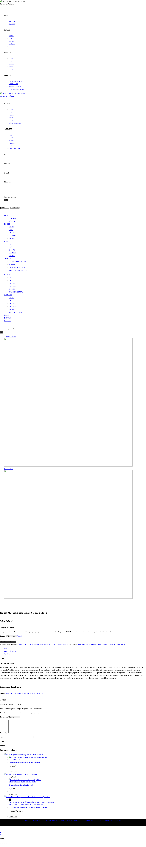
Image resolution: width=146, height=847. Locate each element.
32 (13, 693)
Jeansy (105, 644)
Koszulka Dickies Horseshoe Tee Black (21, 785)
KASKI (6, 215)
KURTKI (11, 227)
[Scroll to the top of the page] (0, 829)
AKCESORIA (8, 259)
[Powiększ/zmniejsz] (0, 843)
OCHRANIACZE (14, 264)
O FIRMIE (118, 821)
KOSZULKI (12, 286)
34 (22, 693)
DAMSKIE (7, 241)
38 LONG (41, 693)
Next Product (8, 469)
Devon (100, 644)
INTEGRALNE (13, 218)
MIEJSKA (28, 782)
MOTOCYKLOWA (45, 644)
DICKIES (7, 275)
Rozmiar (3, 636)
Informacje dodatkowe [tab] (11, 651)
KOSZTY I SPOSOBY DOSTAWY (56, 821)
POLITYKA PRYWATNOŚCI (35, 821)
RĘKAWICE (12, 235)
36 (30, 693)
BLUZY (11, 280)
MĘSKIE (7, 224)
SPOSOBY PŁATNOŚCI (76, 821)
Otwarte (14, 759)
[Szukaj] (6, 200)
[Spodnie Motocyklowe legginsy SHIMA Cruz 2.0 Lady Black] (68, 466)
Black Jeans (94, 644)
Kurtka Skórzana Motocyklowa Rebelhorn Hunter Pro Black (28, 807)
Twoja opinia (4, 733)
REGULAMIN (90, 821)
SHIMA (60, 644)
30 (11, 693)
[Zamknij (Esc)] (6, 843)
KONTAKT (7, 318)
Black (79, 644)
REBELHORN (32, 804)
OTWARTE (12, 221)
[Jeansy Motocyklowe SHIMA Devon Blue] (68, 598)
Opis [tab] (5, 649)
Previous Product (11, 337)
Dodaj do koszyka (8, 641)
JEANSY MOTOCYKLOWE (25, 644)
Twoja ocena (4, 717)
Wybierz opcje (13, 772)
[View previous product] (4, 337)
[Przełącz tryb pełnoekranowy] (2, 843)
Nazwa (2, 737)
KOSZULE (12, 233)
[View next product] (13, 469)
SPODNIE (12, 238)
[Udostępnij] (4, 843)
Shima (123, 644)
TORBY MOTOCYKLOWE (17, 267)
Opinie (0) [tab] (7, 654)
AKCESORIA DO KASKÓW (17, 262)
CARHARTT (8, 295)
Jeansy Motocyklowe (114, 644)
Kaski (10, 759)
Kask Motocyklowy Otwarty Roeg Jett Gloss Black (24, 763)
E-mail (2, 741)
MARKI (6, 315)
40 (9, 693)
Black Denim (86, 644)
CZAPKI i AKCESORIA (16, 292)
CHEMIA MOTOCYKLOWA (18, 270)
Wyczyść (19, 636)
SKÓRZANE (39, 804)
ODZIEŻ (54, 644)
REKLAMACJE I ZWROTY (105, 821)
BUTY (11, 230)
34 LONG (26, 693)
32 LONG (18, 693)
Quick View (39, 755)
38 (7, 693)
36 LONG (35, 693)
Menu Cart (7, 321)
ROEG (18, 759)
